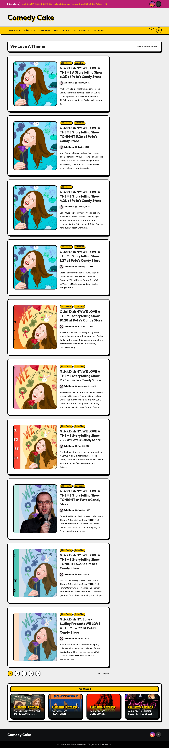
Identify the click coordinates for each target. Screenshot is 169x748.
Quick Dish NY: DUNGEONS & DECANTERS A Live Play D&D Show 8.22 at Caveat (103, 715)
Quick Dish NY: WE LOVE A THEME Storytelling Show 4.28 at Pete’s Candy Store (80, 196)
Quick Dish (14, 30)
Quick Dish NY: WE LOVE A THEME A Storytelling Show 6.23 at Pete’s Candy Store (81, 72)
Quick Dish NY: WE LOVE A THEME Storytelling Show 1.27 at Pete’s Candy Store (80, 256)
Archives (98, 30)
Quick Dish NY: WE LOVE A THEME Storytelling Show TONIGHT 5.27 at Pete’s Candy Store (80, 561)
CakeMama (69, 83)
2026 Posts (66, 63)
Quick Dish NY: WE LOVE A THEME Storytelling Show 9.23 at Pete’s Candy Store (80, 375)
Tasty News (44, 30)
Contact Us (85, 30)
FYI (74, 30)
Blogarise (92, 744)
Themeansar (105, 744)
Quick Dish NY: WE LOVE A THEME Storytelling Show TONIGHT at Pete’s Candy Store (80, 497)
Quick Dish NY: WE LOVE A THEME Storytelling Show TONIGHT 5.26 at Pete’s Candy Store (80, 134)
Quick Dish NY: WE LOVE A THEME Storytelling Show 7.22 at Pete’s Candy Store (80, 435)
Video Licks (29, 30)
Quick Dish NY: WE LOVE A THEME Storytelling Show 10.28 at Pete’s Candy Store (81, 315)
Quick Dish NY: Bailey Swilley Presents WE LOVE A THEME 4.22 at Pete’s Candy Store (80, 625)
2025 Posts (66, 307)
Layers (65, 30)
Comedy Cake (30, 17)
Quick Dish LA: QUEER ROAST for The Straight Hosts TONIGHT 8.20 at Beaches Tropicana (141, 715)
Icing (56, 30)
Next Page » (103, 673)
